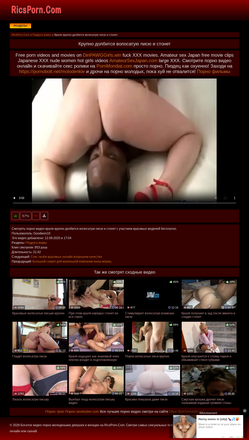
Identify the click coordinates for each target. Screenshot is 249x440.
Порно (70, 411)
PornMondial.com (114, 66)
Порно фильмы (213, 71)
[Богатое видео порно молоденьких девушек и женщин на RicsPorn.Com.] (36, 9)
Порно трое (54, 411)
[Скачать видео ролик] (44, 216)
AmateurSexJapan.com (133, 60)
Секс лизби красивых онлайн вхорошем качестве (66, 256)
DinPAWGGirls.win (102, 55)
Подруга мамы (36, 242)
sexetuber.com (87, 411)
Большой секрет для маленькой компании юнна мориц (71, 261)
